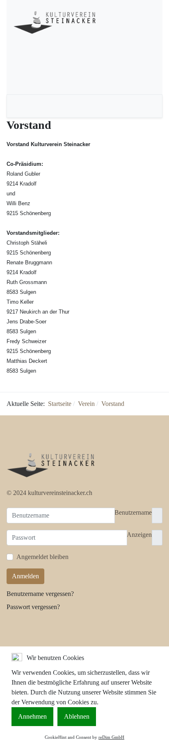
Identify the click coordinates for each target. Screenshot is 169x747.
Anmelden (25, 576)
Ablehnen (76, 716)
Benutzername (133, 512)
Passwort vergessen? (33, 606)
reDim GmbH (111, 737)
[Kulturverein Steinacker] (57, 20)
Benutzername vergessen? (40, 593)
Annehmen (32, 716)
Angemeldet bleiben (42, 556)
